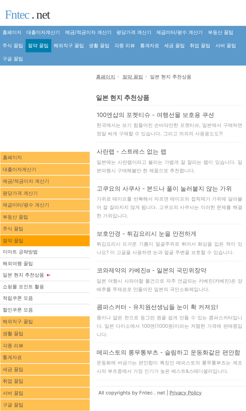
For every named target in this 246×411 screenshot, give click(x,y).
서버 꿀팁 (225, 45)
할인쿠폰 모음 (18, 310)
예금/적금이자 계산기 (88, 32)
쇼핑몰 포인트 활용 (23, 287)
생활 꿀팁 (99, 45)
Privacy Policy (186, 393)
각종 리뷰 (124, 45)
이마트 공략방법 (20, 252)
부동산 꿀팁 (220, 32)
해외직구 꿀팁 (69, 45)
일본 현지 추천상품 (23, 275)
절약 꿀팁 (38, 45)
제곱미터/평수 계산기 (179, 32)
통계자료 (149, 45)
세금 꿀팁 (174, 45)
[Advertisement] (45, 108)
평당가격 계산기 (134, 32)
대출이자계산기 (43, 32)
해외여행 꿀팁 (18, 263)
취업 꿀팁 (200, 45)
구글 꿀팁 (12, 59)
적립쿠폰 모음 (18, 298)
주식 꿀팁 (12, 45)
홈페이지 (12, 32)
